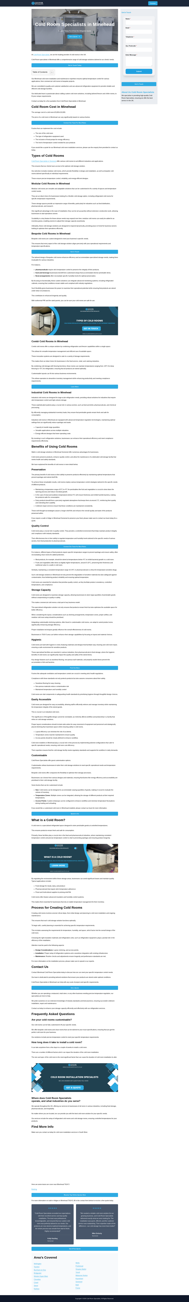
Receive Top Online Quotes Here (75, 1195)
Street (36, 1286)
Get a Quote (73, 36)
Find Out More (75, 668)
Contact (153, 3)
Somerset (79, 1282)
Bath (77, 1285)
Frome (78, 1288)
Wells (78, 1263)
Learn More (75, 386)
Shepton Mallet (81, 1269)
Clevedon (37, 1279)
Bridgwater (37, 1273)
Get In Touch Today (74, 65)
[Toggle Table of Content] (50, 72)
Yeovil (78, 1272)
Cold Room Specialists (41, 55)
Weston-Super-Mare (41, 1276)
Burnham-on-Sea (40, 1270)
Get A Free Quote (75, 1249)
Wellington (37, 1264)
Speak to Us (75, 813)
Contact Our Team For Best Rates (75, 123)
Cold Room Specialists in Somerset (44, 161)
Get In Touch (139, 84)
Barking (34, 1189)
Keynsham (79, 1278)
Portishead (79, 1266)
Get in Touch (74, 252)
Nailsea (36, 1289)
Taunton (36, 1267)
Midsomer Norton (82, 1275)
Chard (36, 1282)
